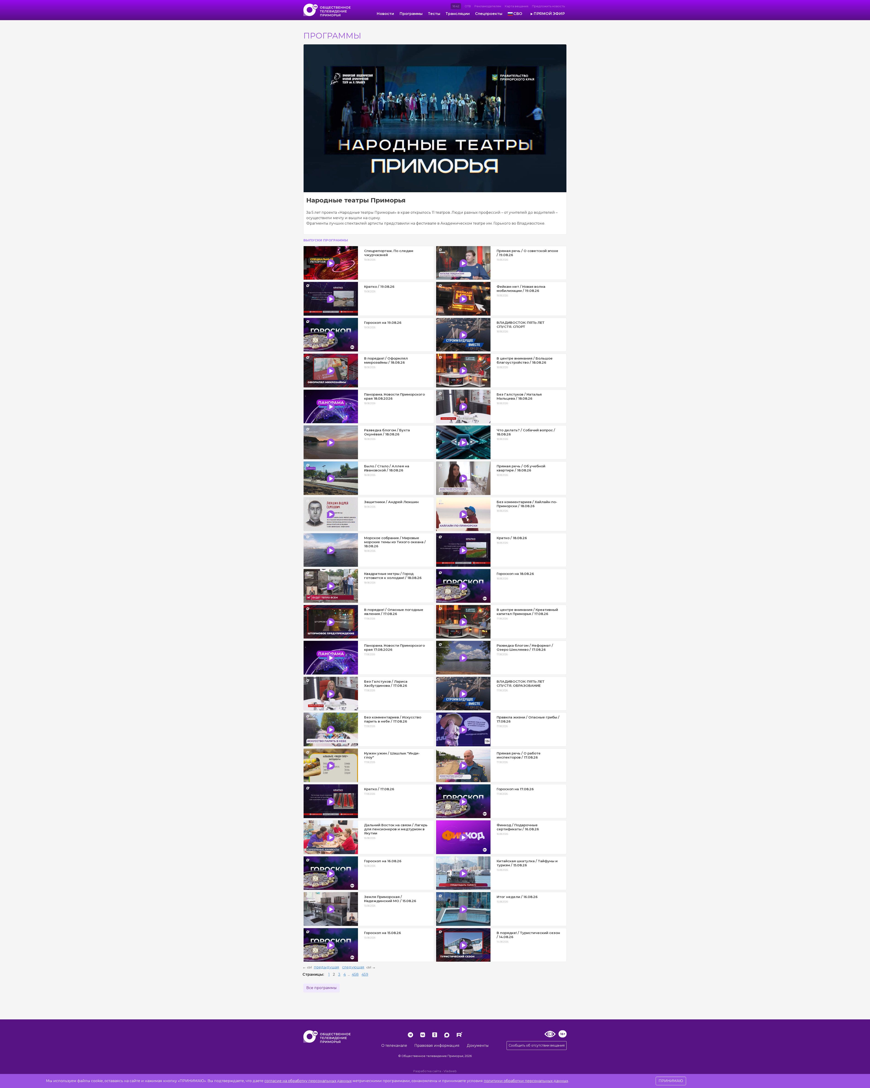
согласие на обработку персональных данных (308, 1081)
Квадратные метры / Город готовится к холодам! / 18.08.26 (393, 576)
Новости (385, 14)
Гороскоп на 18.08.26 (515, 574)
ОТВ (468, 6)
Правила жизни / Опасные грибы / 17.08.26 (528, 719)
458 (355, 974)
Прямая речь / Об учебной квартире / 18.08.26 (521, 468)
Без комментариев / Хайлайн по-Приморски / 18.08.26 (527, 504)
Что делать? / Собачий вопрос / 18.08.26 (526, 432)
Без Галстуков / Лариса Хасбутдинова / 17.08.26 (385, 683)
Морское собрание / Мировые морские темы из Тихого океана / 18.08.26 (395, 542)
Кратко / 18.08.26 (512, 538)
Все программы (321, 988)
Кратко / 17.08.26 (379, 789)
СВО (517, 14)
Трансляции (458, 14)
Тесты (434, 14)
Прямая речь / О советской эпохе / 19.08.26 (527, 253)
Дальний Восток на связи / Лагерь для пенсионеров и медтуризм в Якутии (396, 829)
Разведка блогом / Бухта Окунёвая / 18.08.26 (387, 432)
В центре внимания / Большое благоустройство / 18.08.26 (525, 360)
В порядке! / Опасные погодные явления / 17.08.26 (393, 612)
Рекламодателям (487, 6)
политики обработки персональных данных (526, 1081)
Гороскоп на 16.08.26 (382, 861)
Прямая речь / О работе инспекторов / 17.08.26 (519, 755)
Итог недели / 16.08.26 (517, 897)
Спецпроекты (488, 14)
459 (365, 974)
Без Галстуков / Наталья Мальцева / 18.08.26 (519, 396)
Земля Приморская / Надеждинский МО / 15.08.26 (390, 899)
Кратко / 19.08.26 (379, 286)
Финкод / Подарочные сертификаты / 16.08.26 (518, 827)
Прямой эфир (549, 14)
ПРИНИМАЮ (671, 1081)
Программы (411, 14)
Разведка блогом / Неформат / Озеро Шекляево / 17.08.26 (525, 647)
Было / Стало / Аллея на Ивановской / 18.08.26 (386, 468)
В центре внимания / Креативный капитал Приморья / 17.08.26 (527, 612)
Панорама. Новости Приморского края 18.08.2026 (394, 396)
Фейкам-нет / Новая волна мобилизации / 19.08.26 (521, 288)
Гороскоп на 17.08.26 (515, 789)
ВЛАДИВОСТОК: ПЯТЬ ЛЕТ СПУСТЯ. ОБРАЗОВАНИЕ (520, 683)
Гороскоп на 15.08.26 (382, 933)
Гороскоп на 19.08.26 (382, 322)
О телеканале (394, 1045)
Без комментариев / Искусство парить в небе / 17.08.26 (392, 719)
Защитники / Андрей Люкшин (391, 502)
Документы (478, 1045)
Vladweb (450, 1071)
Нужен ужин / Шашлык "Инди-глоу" (392, 755)
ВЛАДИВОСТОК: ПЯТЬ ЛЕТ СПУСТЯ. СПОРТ (520, 324)
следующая (353, 967)
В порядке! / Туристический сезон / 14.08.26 (528, 935)
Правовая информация (436, 1045)
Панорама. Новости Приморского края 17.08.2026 (394, 647)
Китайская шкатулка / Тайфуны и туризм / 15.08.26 (527, 863)
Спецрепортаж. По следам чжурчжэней (388, 253)
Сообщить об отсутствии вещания (537, 1045)
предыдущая (326, 967)
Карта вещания (516, 6)
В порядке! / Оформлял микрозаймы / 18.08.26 (386, 360)
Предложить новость (548, 6)
